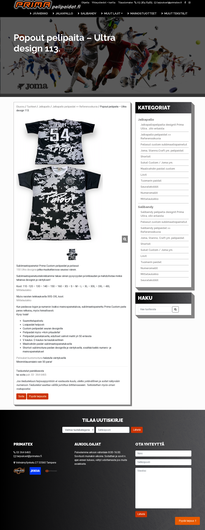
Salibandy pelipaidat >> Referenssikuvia (155, 230)
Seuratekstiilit (149, 186)
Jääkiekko (40, 13)
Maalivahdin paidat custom (158, 168)
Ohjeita (85, 2)
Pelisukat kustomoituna (29, 357)
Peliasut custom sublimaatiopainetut (164, 144)
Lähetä (137, 429)
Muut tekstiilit (176, 13)
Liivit (144, 174)
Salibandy (88, 13)
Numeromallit (149, 192)
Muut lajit (112, 13)
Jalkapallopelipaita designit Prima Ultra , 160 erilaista (162, 126)
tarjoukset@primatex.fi (169, 2)
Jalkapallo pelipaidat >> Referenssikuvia (75, 106)
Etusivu (20, 106)
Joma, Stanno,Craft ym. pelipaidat (162, 150)
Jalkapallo (64, 13)
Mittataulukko (23, 290)
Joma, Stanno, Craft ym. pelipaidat (162, 237)
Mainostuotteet (143, 13)
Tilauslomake (125, 2)
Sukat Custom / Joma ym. (157, 162)
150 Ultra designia (26, 269)
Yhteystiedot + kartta (103, 2)
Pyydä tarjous (187, 520)
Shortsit (146, 156)
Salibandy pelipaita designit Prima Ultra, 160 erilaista (162, 214)
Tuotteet (31, 106)
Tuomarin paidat (151, 180)
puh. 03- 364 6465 (36, 374)
